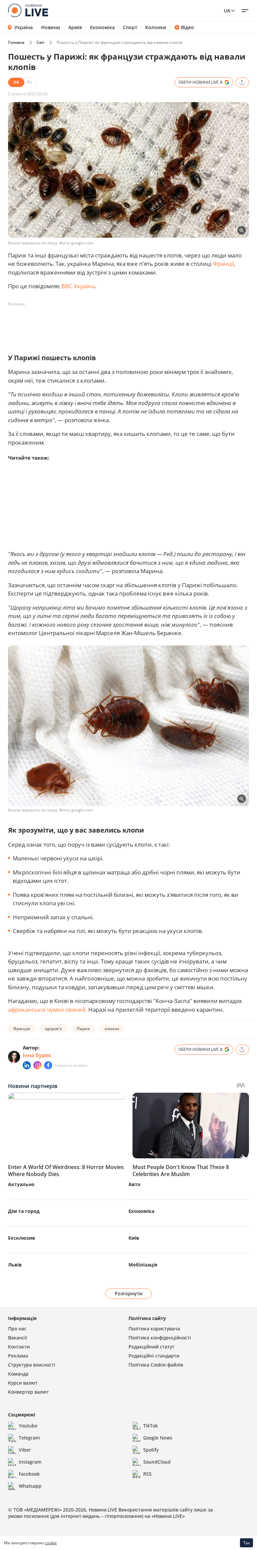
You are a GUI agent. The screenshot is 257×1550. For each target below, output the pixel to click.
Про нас (17, 1328)
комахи (112, 1028)
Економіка (102, 27)
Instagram (30, 1462)
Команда (18, 1374)
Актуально (21, 1184)
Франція (21, 1028)
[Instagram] (37, 1065)
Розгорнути (129, 1293)
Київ (133, 1238)
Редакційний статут (151, 1346)
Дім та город (23, 1211)
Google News (157, 1438)
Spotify (151, 1450)
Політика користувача (154, 1328)
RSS (147, 1474)
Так (246, 1543)
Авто (134, 1184)
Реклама (18, 1355)
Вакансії (17, 1337)
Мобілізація (142, 1264)
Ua (227, 10)
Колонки (155, 27)
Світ (40, 42)
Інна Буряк (37, 1055)
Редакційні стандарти (153, 1355)
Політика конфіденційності (159, 1337)
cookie (51, 1543)
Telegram (29, 1438)
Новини (50, 27)
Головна (16, 42)
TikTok (150, 1425)
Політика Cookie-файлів (155, 1365)
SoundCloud (157, 1462)
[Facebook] (48, 1065)
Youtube (28, 1425)
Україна (23, 27)
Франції (223, 263)
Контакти (19, 1346)
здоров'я (53, 1028)
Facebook (29, 1474)
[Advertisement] (130, 324)
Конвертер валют (28, 1392)
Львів (15, 1264)
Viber (25, 1450)
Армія (75, 27)
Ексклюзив (21, 1238)
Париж (83, 1028)
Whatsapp (30, 1486)
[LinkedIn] (27, 1065)
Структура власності (31, 1365)
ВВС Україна (78, 286)
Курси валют (22, 1383)
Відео (187, 27)
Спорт (130, 27)
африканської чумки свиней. (47, 1009)
